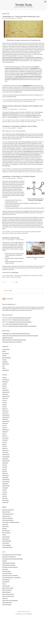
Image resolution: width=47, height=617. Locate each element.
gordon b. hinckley (30, 275)
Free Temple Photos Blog (7, 514)
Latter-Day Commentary (7, 518)
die (23, 231)
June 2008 (4, 492)
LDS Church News (6, 571)
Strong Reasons (5, 539)
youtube (34, 121)
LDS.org (4, 583)
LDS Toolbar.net (5, 581)
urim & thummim (31, 171)
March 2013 (4, 408)
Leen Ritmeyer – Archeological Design (10, 522)
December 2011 (5, 429)
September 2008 (6, 485)
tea (20, 233)
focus (35, 168)
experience (28, 168)
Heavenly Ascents (6, 516)
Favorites (21, 99)
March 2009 (4, 473)
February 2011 (5, 438)
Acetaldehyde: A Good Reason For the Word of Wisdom (18, 176)
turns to (23, 145)
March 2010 (4, 448)
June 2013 (4, 402)
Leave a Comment (22, 109)
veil (36, 171)
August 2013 (5, 398)
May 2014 (4, 386)
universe (26, 171)
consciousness (9, 101)
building (24, 275)
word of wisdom (25, 233)
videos (28, 121)
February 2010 (5, 450)
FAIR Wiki (4, 561)
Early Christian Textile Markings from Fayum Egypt (20, 317)
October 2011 (5, 431)
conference (17, 120)
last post (26, 211)
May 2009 (4, 469)
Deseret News (15, 272)
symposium (22, 121)
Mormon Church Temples (7, 588)
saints (15, 233)
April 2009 (4, 471)
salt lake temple (18, 277)
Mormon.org (5, 598)
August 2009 (5, 463)
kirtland (40, 275)
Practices (25, 99)
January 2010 (5, 452)
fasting (31, 168)
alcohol (15, 231)
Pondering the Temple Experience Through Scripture (20, 322)
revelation (39, 170)
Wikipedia (40, 200)
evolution (42, 120)
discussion (38, 120)
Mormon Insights (5, 530)
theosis (31, 101)
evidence (29, 231)
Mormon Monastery (6, 592)
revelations (4, 171)
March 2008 (4, 498)
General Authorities (6, 357)
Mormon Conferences (7, 590)
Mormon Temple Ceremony (8, 594)
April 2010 (4, 446)
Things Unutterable (6, 545)
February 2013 (5, 411)
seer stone (11, 171)
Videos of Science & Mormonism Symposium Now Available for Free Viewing (22, 106)
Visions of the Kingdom (7, 547)
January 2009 (5, 477)
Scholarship (30, 99)
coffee (19, 231)
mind (24, 101)
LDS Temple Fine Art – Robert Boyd (10, 575)
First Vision (15, 101)
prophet (7, 233)
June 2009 (4, 467)
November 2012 (5, 417)
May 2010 (4, 444)
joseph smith (19, 101)
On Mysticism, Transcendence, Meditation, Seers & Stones (19, 126)
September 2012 (6, 421)
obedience (39, 231)
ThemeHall (29, 613)
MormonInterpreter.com (13, 117)
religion (9, 121)
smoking (18, 233)
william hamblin (40, 171)
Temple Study (23, 4)
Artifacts (4, 351)
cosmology (22, 120)
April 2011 (4, 433)
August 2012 (5, 423)
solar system (16, 121)
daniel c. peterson (31, 120)
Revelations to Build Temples (10, 238)
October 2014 (5, 381)
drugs (26, 231)
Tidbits (42, 99)
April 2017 (4, 377)
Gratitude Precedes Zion (7, 337)
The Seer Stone (5, 543)
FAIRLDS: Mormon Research (8, 563)
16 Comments (20, 128)
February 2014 (5, 390)
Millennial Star (5, 526)
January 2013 (5, 413)
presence (34, 170)
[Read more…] (36, 117)
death (21, 231)
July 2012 (4, 425)
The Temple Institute (6, 604)
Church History (16, 99)
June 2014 (4, 384)
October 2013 (5, 394)
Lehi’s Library (5, 524)
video (26, 121)
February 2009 (5, 475)
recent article (14, 164)
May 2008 (4, 494)
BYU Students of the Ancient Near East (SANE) (12, 559)
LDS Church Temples (7, 573)
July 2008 (4, 490)
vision (34, 101)
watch (31, 121)
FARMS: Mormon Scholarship (8, 565)
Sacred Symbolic (6, 537)
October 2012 (5, 419)
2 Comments (19, 18)
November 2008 (5, 481)
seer (8, 171)
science (12, 121)
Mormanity (4, 528)
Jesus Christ (5, 569)
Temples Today (35, 99)
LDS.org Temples (6, 586)
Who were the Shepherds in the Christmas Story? (17, 324)
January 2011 (5, 440)
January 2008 (5, 502)
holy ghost (38, 168)
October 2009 (5, 458)
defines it (23, 134)
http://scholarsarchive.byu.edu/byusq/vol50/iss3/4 (13, 57)
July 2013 (4, 400)
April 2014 (4, 388)
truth (23, 171)
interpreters (10, 170)
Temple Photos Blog (6, 541)
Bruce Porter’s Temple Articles (8, 556)
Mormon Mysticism (6, 532)
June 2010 (4, 442)
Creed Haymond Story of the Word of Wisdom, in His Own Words (22, 326)
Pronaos (4, 534)
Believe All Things (6, 512)
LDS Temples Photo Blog (7, 520)
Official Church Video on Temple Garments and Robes (14, 339)
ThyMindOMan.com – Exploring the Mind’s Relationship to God (20, 16)
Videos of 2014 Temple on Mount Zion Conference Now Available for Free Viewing (20, 335)
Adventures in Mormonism (8, 509)
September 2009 (6, 460)
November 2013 (5, 392)
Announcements (9, 99)
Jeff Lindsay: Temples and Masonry (10, 567)
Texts (40, 99)
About (32, 308)
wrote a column (18, 242)
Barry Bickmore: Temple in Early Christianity (11, 554)
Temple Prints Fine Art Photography (10, 600)
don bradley (23, 168)
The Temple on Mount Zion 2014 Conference (12, 342)
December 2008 (5, 479)
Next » (17, 282)
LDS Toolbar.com (6, 579)
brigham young (17, 168)
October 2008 (5, 483)
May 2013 (4, 404)
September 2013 (6, 396)
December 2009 (5, 454)
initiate (6, 170)
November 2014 (5, 379)
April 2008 (4, 496)
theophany (27, 101)
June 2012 (4, 427)
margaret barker (21, 170)
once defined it (27, 142)
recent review (29, 151)
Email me (39, 308)
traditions (20, 171)
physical (3, 233)
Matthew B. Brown (28, 170)
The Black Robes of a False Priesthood (20, 320)
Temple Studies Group (7, 602)
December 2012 (5, 415)
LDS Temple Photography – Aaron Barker (11, 577)
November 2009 (5, 456)
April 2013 (4, 406)
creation (26, 120)
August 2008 (5, 487)
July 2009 (4, 465)
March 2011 (4, 435)
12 (12, 282)
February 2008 (5, 500)
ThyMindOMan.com (27, 85)
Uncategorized (5, 370)
